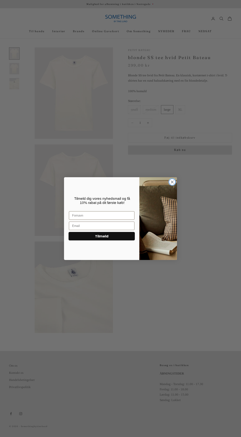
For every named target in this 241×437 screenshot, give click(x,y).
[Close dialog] (172, 182)
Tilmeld (101, 236)
